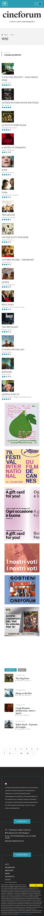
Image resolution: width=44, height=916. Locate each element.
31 (21, 753)
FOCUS (22, 670)
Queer (5, 282)
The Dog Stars (22, 678)
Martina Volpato (23, 715)
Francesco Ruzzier (24, 695)
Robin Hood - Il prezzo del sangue (26, 725)
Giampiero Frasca (24, 729)
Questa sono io (10, 394)
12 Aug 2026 (20, 721)
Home (6, 35)
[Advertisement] (21, 653)
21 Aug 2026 (20, 704)
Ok (36, 885)
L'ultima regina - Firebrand (18, 259)
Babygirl (7, 371)
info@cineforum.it (17, 841)
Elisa (4, 192)
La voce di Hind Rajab (14, 125)
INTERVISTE (9, 876)
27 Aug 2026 (20, 675)
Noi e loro (8, 304)
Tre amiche (8, 214)
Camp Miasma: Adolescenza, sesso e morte (25, 710)
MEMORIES (9, 870)
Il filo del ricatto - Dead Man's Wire (20, 79)
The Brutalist (10, 327)
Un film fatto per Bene (15, 237)
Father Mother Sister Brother (20, 102)
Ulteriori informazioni (25, 914)
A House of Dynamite (14, 147)
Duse (4, 169)
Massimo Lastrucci (24, 680)
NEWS (7, 873)
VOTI (7, 864)
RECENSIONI (10, 670)
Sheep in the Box (24, 693)
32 (27, 753)
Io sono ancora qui (13, 349)
